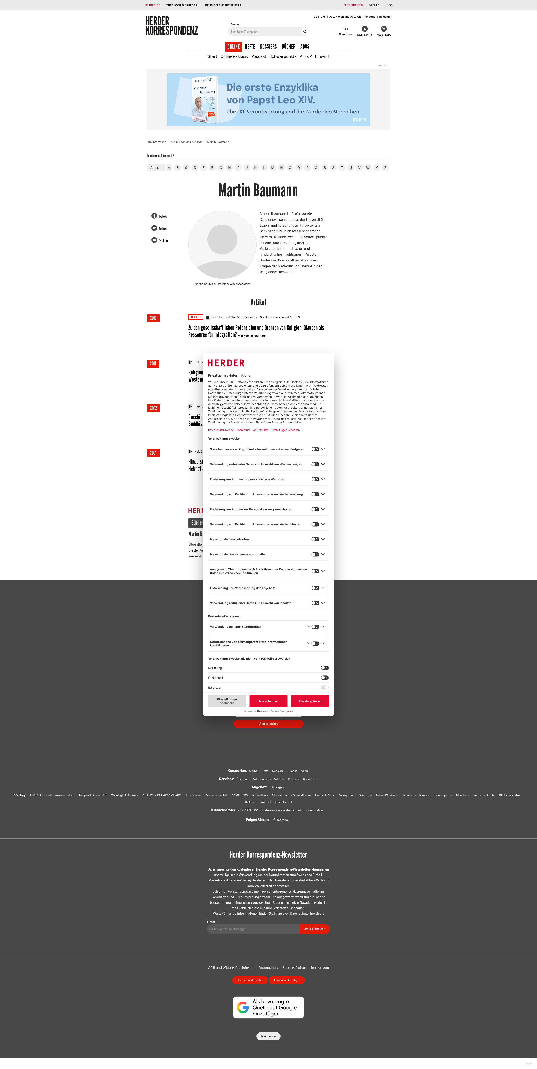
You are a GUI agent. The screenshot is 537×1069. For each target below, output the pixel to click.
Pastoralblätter (324, 795)
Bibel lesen (463, 795)
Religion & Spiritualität (223, 5)
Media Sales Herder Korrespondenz (51, 795)
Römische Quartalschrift (276, 802)
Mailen (163, 240)
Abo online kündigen (311, 810)
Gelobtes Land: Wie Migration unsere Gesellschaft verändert (250, 317)
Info (389, 5)
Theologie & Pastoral (182, 5)
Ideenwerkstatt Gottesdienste (291, 795)
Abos (304, 46)
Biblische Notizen (510, 795)
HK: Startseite (157, 142)
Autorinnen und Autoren (345, 16)
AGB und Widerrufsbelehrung (231, 967)
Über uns (320, 16)
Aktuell (155, 167)
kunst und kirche (484, 795)
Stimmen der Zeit (217, 795)
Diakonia (250, 802)
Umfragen (277, 787)
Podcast (258, 56)
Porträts (369, 16)
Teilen (163, 216)
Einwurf (322, 56)
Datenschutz (268, 967)
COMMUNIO (240, 795)
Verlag (374, 5)
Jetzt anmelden (314, 929)
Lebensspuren (443, 795)
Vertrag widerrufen (250, 980)
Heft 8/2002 (202, 407)
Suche (235, 24)
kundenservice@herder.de (277, 810)
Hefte (250, 46)
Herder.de (152, 5)
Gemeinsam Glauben (416, 795)
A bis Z (306, 56)
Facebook (283, 820)
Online (234, 46)
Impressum (320, 967)
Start (212, 56)
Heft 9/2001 (202, 451)
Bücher (289, 46)
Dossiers (268, 46)
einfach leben (193, 795)
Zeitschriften (353, 5)
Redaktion (385, 16)
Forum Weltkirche (387, 795)
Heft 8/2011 (201, 362)
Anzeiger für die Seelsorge (355, 795)
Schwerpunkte (283, 56)
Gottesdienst (260, 795)
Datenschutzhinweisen (306, 913)
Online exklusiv (234, 56)
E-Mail (211, 922)
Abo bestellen (268, 723)
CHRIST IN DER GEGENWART (161, 795)
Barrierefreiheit (294, 967)
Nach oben (268, 1036)
